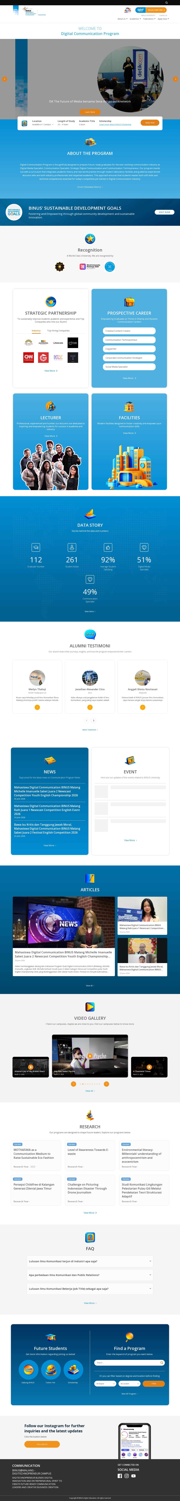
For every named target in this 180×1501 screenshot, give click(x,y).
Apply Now (150, 122)
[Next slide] (175, 79)
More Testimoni (89, 729)
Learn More (90, 112)
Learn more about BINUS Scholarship (115, 124)
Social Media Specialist (117, 366)
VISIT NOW (164, 212)
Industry (36, 330)
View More (50, 370)
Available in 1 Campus (41, 124)
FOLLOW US (42, 1444)
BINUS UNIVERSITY (148, 15)
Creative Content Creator (118, 330)
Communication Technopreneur (121, 339)
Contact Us (163, 15)
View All (89, 985)
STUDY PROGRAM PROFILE (89, 187)
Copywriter (111, 348)
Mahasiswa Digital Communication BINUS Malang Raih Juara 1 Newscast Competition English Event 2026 (142, 916)
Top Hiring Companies (58, 330)
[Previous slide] (86, 720)
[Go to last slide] (4, 79)
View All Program (128, 1393)
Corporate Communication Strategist (124, 357)
